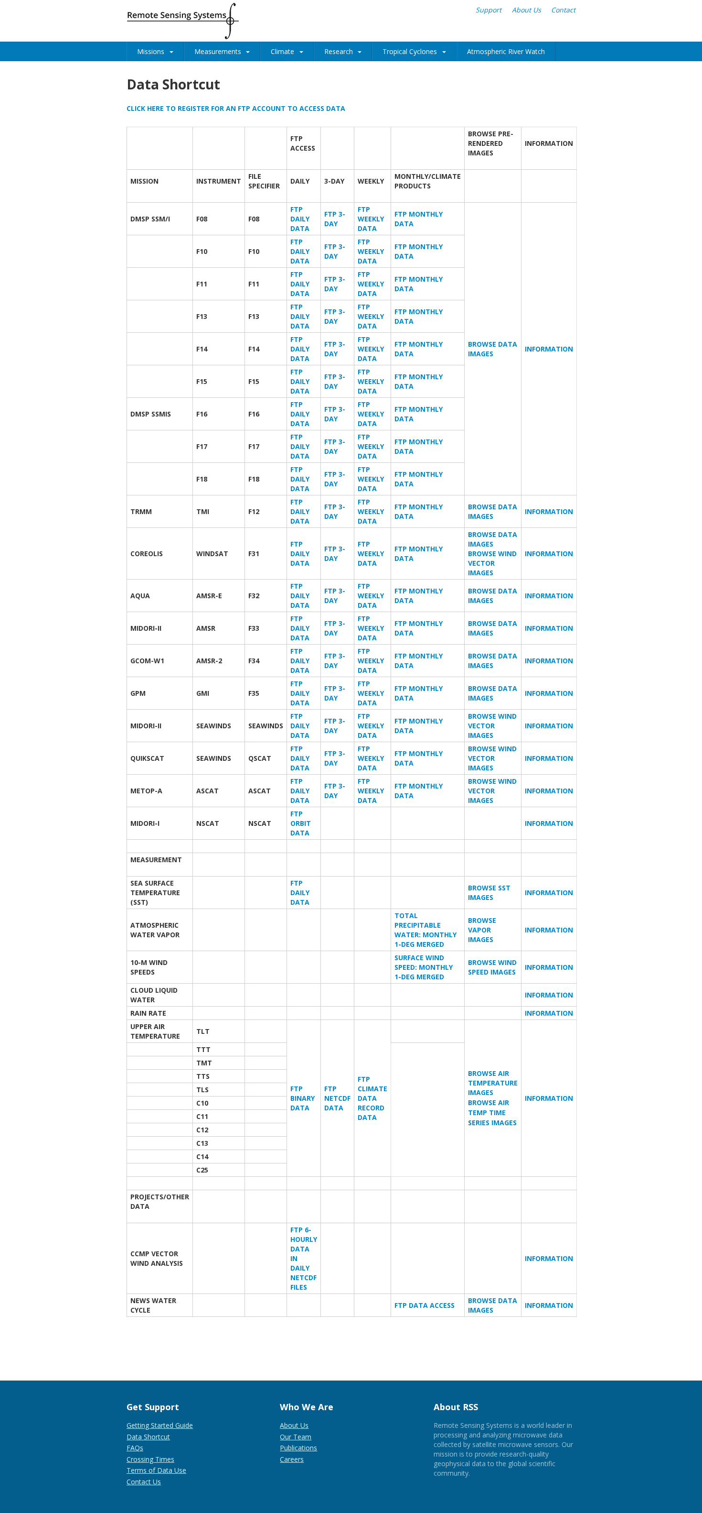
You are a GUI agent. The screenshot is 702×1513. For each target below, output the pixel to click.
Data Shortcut (148, 1436)
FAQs (135, 1447)
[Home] (183, 21)
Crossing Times (150, 1459)
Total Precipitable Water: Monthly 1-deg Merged (425, 930)
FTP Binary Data (302, 1098)
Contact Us (144, 1481)
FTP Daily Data (299, 219)
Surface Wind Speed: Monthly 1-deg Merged (423, 967)
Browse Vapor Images (482, 930)
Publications (298, 1447)
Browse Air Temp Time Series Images (492, 1112)
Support (488, 9)
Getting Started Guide (160, 1425)
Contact (563, 9)
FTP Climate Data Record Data (372, 1098)
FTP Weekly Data (371, 219)
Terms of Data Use (156, 1470)
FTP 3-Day (334, 218)
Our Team (295, 1436)
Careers (292, 1459)
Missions (150, 51)
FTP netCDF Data (337, 1098)
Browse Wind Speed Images (492, 967)
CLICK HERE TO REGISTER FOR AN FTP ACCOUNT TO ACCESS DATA (236, 108)
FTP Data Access (424, 1305)
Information (549, 348)
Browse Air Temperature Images (493, 1083)
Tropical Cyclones (410, 51)
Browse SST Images (489, 892)
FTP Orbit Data (300, 823)
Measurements (217, 51)
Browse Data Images (492, 349)
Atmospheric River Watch (506, 51)
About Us (526, 9)
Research (338, 51)
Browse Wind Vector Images (492, 563)
